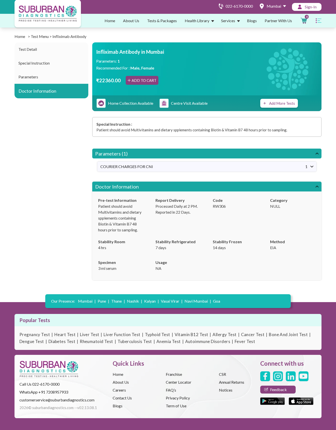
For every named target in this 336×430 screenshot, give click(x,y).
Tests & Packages (162, 20)
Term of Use (176, 405)
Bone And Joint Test (288, 334)
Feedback (278, 389)
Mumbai (87, 301)
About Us (131, 20)
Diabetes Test (62, 341)
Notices (225, 390)
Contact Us (122, 398)
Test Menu (40, 36)
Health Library (197, 20)
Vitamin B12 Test (191, 334)
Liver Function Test (122, 334)
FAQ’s (171, 390)
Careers (119, 390)
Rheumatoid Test (96, 341)
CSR (222, 374)
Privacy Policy (178, 398)
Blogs (252, 20)
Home (110, 20)
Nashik (134, 301)
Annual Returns (231, 382)
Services (228, 20)
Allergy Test (224, 334)
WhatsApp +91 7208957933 (43, 392)
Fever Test (245, 341)
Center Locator (178, 382)
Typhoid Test (157, 334)
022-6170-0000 (46, 384)
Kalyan (151, 301)
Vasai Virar (172, 301)
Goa (216, 301)
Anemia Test (168, 341)
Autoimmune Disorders (207, 341)
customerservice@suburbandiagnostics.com (56, 399)
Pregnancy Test (34, 334)
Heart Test (65, 334)
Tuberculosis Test (135, 341)
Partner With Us (278, 20)
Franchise (174, 374)
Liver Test (89, 334)
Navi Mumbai (197, 301)
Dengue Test (31, 341)
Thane (118, 301)
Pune (103, 301)
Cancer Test (253, 334)
